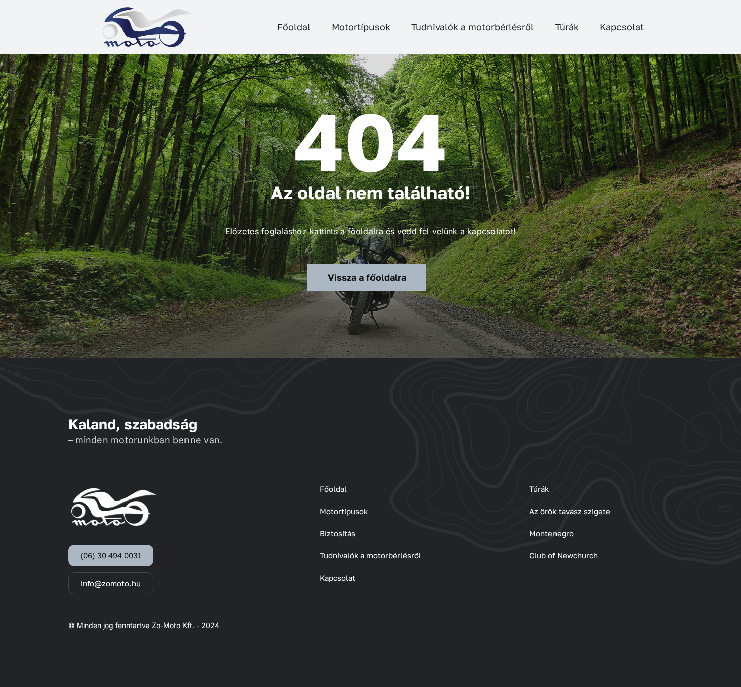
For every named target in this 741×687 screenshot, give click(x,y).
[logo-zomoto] (148, 10)
